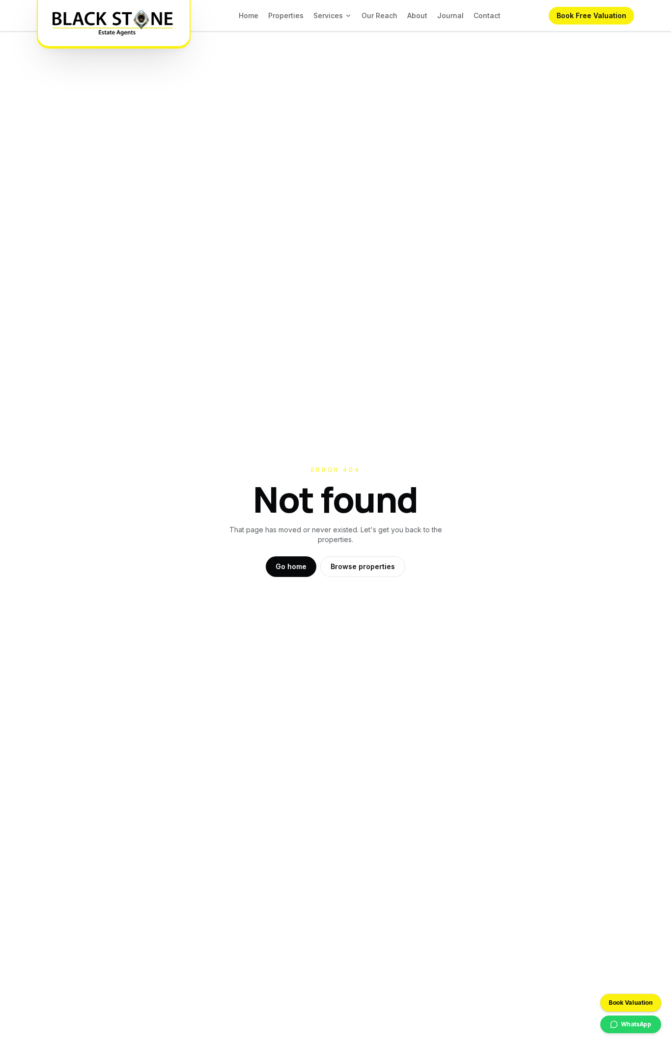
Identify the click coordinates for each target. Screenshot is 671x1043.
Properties (286, 15)
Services (328, 15)
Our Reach (379, 15)
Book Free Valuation (591, 15)
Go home (291, 566)
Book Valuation (631, 1002)
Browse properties (363, 566)
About (417, 15)
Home (248, 15)
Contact (487, 15)
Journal (450, 15)
